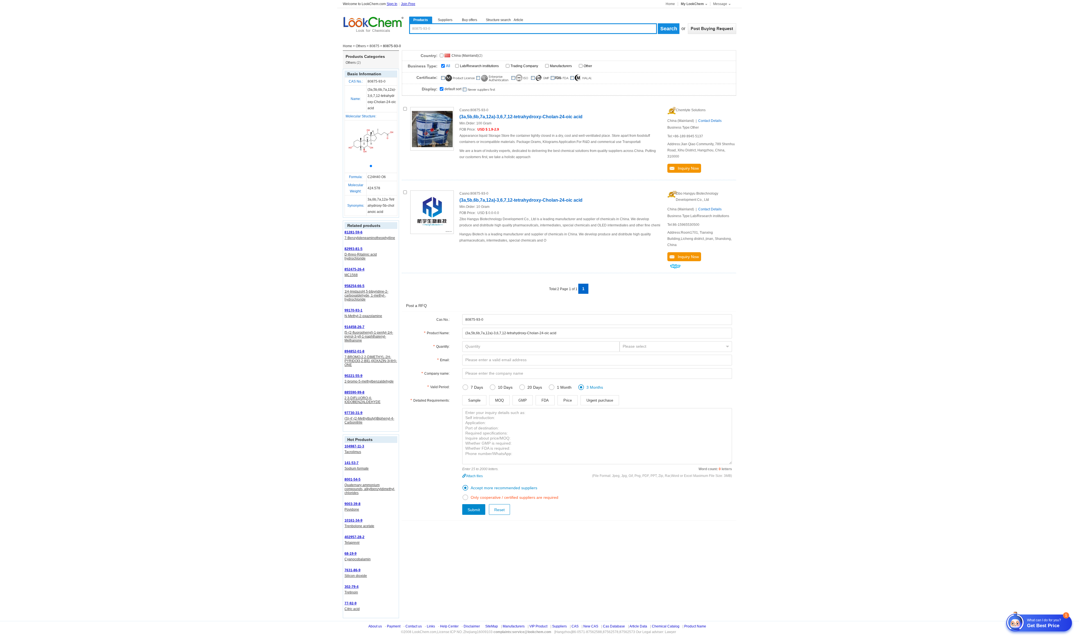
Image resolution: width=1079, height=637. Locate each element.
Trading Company (524, 66)
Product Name (695, 626)
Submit (474, 510)
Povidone (351, 509)
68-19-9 (350, 554)
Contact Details (710, 121)
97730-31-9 (353, 413)
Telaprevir (352, 543)
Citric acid (352, 609)
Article (518, 20)
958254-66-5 (354, 286)
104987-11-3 (354, 446)
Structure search (498, 20)
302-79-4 (351, 587)
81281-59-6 (353, 232)
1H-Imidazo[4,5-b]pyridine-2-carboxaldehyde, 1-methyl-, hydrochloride (366, 295)
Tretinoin (351, 592)
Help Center (449, 626)
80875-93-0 (377, 81)
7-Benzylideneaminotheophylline (369, 238)
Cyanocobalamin (357, 559)
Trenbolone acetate (359, 526)
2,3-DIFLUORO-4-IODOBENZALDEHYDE (362, 400)
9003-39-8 (352, 504)
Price (567, 400)
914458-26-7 (354, 327)
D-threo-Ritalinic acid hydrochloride (360, 256)
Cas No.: (443, 320)
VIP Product (538, 626)
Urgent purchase (599, 400)
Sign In (392, 4)
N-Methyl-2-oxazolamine (363, 316)
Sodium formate (356, 468)
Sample (474, 400)
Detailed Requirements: (431, 400)
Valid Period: (440, 387)
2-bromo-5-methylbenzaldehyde (369, 381)
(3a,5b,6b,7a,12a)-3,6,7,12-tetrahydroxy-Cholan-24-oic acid (520, 116)
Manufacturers (561, 66)
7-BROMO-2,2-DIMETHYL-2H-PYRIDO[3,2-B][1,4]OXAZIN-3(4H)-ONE (370, 361)
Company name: (437, 374)
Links (431, 626)
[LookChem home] (373, 24)
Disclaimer (472, 626)
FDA (545, 400)
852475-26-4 (354, 269)
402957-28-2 (354, 537)
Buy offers (469, 20)
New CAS (590, 626)
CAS (575, 626)
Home (670, 4)
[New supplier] (478, 89)
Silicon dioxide (355, 576)
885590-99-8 (354, 392)
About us (375, 626)
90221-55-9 (353, 376)
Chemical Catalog (665, 626)
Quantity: (443, 347)
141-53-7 (351, 463)
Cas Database (614, 626)
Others (361, 46)
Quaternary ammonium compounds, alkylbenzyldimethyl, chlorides (369, 489)
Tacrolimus (352, 452)
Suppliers (445, 20)
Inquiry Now (686, 168)
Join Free (408, 4)
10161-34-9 (353, 520)
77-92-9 (350, 603)
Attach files (474, 476)
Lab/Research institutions (479, 66)
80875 (374, 46)
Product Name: (438, 333)
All (448, 66)
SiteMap (491, 626)
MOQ (499, 400)
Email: (445, 360)
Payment (393, 626)
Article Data (638, 626)
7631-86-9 (352, 570)
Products (420, 20)
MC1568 (351, 275)
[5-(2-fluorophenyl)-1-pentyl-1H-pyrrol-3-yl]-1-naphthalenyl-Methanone (368, 336)
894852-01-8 (354, 351)
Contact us (413, 626)
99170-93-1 (353, 310)
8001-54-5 (352, 479)
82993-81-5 (353, 249)
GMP (522, 400)
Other (588, 66)
